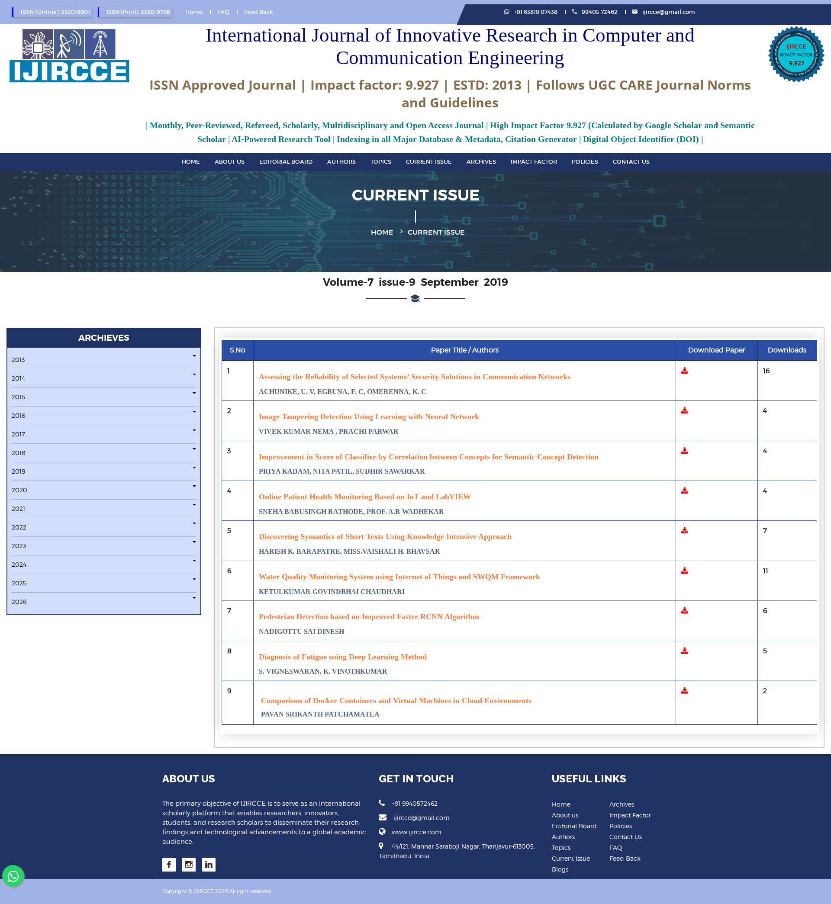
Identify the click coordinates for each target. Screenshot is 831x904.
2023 (19, 545)
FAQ (223, 12)
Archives (481, 161)
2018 (19, 452)
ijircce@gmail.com (668, 12)
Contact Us (631, 161)
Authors (341, 161)
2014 (18, 378)
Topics (380, 161)
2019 (18, 471)
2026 (19, 601)
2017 (18, 434)
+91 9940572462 (415, 803)
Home (194, 12)
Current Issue (429, 161)
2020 (19, 490)
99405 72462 (599, 12)
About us (565, 815)
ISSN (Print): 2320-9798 (138, 12)
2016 (18, 415)
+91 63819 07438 (535, 12)
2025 (19, 583)
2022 (19, 527)
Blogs (560, 869)
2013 (18, 359)
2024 (19, 564)
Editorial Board (285, 161)
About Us (230, 161)
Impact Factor (534, 161)
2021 (18, 508)
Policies (585, 161)
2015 (18, 396)
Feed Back (258, 12)
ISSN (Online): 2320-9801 (55, 12)
